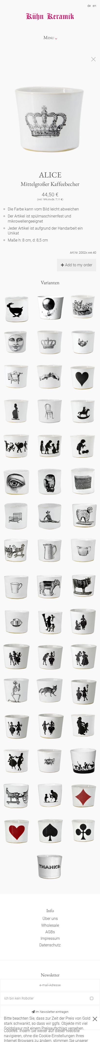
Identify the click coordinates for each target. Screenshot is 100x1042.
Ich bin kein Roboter (19, 998)
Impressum (50, 938)
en (94, 6)
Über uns (50, 918)
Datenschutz (50, 945)
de (89, 6)
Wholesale (50, 925)
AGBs (50, 932)
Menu (48, 37)
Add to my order (78, 265)
